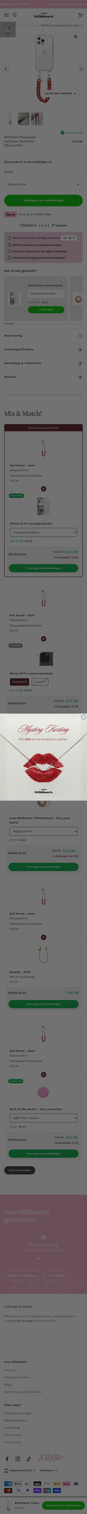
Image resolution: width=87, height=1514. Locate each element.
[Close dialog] (83, 717)
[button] (43, 757)
